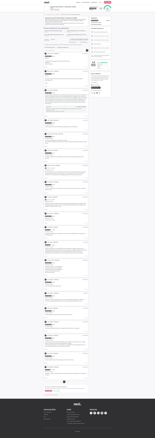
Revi (44, 14)
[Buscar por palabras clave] (87, 50)
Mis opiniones (94, 2)
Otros (53, 14)
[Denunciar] (86, 67)
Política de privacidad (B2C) (72, 416)
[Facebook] (92, 93)
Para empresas (107, 2)
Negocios (78, 2)
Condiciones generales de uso (73, 414)
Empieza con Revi (48, 390)
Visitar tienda (96, 87)
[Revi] (47, 2)
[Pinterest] (100, 93)
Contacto (57, 9)
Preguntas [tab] (53, 39)
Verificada (56, 53)
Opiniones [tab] (47, 39)
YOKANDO (58, 14)
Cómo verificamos (86, 2)
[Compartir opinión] (84, 67)
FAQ (45, 416)
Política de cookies (71, 412)
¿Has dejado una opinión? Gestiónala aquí (75, 423)
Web (52, 9)
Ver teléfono (95, 82)
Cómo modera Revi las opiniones (74, 421)
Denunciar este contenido (51, 394)
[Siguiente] (71, 382)
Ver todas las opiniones (96, 24)
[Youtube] (97, 93)
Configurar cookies (71, 419)
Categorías (49, 14)
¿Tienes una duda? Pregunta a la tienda (79, 39)
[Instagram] (95, 93)
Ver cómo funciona (56, 390)
